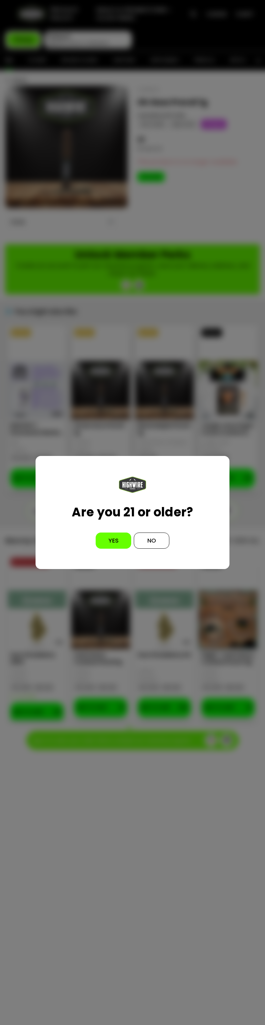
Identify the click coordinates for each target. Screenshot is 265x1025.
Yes (114, 540)
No (151, 540)
